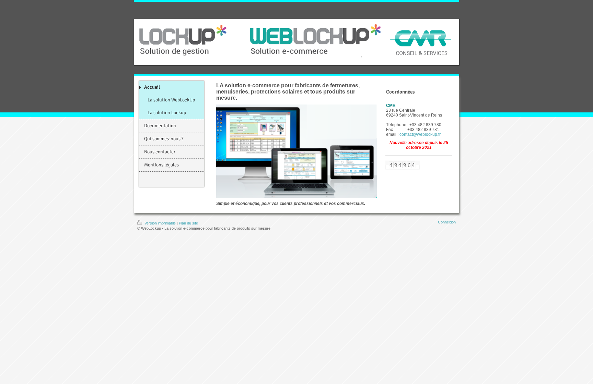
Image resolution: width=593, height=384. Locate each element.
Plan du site (188, 223)
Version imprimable (160, 223)
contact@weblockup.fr (420, 134)
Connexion (447, 222)
